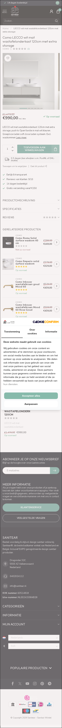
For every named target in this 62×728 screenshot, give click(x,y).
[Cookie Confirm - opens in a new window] (46, 321)
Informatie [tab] (51, 331)
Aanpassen (31, 404)
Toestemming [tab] (12, 331)
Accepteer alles (31, 395)
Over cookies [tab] (32, 331)
